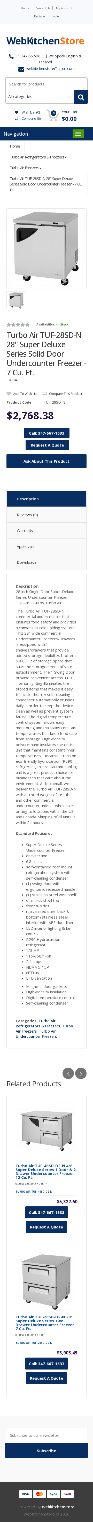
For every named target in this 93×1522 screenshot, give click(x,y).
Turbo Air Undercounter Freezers (36, 1034)
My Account (64, 8)
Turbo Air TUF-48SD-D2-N (34, 1191)
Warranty (25, 530)
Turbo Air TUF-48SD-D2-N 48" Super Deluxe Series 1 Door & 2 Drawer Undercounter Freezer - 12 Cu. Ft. (46, 1171)
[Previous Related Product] (68, 1073)
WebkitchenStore (58, 1506)
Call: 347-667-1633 (46, 433)
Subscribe (46, 1450)
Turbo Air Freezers (24, 167)
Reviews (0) (27, 514)
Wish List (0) (30, 112)
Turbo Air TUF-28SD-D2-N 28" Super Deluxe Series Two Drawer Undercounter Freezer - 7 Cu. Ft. (46, 1323)
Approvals (26, 546)
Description (28, 498)
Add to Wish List (24, 393)
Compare (31, 118)
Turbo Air (12, 380)
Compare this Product (65, 393)
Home (25, 8)
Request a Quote (46, 1226)
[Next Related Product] (81, 1073)
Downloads (27, 562)
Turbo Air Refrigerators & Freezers (37, 156)
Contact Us (42, 8)
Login (55, 16)
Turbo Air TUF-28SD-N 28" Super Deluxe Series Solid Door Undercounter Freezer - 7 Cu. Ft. (46, 184)
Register (39, 16)
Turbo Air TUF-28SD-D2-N (34, 1343)
